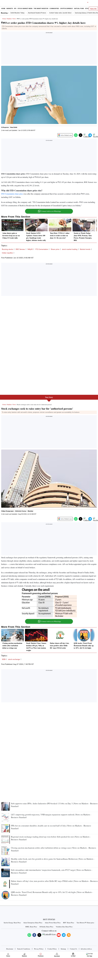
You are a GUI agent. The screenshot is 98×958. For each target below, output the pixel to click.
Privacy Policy (39, 949)
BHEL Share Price (31, 927)
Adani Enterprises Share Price (32, 923)
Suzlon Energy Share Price (12, 923)
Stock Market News (25, 8)
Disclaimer (9, 949)
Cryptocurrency (66, 8)
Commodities (54, 8)
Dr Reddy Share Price (46, 927)
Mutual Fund (79, 8)
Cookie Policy (52, 949)
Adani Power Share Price (53, 923)
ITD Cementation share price (12, 194)
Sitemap (63, 949)
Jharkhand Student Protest (37, 13)
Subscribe (93, 9)
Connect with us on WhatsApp (51, 211)
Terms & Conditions (23, 949)
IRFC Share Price (68, 923)
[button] (76, 135)
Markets (9, 8)
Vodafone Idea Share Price (64, 927)
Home (3, 8)
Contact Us (73, 949)
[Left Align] (2, 3)
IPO (15, 8)
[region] (49, 49)
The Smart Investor (41, 8)
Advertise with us (86, 949)
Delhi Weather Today (17, 13)
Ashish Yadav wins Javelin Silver (60, 13)
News (14, 19)
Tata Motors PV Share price (85, 923)
